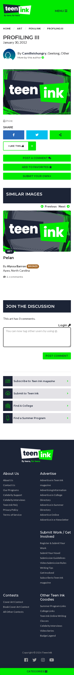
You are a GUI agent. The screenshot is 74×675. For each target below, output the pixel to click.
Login (63, 325)
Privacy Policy (10, 509)
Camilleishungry (34, 53)
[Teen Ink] (18, 10)
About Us (8, 480)
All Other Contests (13, 611)
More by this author (29, 57)
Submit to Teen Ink (26, 393)
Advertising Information (53, 490)
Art (19, 28)
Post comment (57, 355)
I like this (20, 146)
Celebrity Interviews (14, 499)
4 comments (14, 276)
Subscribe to (34, 381)
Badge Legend (48, 635)
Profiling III (55, 28)
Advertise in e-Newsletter (54, 519)
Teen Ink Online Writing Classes (53, 618)
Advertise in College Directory (51, 497)
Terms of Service (12, 514)
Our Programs (11, 490)
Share (8, 127)
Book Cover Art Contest (16, 606)
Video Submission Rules (53, 562)
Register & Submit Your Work (52, 546)
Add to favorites (35, 167)
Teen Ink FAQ (10, 504)
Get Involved (47, 572)
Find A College (23, 405)
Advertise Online (49, 514)
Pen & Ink (35, 28)
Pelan (8, 258)
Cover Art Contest (13, 601)
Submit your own (36, 176)
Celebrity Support (12, 495)
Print (9, 121)
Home (7, 28)
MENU (60, 11)
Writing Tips (46, 567)
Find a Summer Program (29, 418)
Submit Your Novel (50, 553)
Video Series (47, 630)
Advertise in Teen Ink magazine (51, 483)
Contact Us (9, 485)
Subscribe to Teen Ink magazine (51, 580)
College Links (47, 610)
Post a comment (35, 158)
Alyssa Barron (16, 266)
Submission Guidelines (52, 557)
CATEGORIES (36, 671)
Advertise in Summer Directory (52, 507)
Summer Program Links (53, 606)
